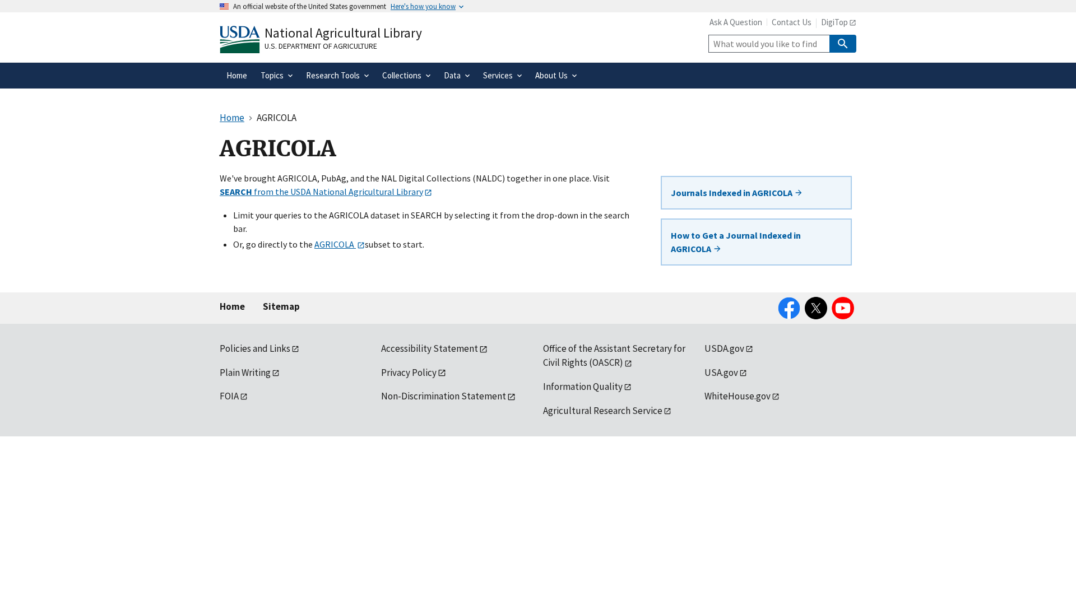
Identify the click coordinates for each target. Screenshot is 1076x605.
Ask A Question (735, 22)
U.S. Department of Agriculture (321, 46)
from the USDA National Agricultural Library (321, 191)
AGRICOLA (335, 244)
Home (232, 306)
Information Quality (583, 386)
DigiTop (834, 22)
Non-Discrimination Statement (443, 396)
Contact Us (791, 22)
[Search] (842, 44)
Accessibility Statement (429, 348)
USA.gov (721, 372)
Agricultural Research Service (602, 410)
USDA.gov (724, 348)
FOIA (229, 396)
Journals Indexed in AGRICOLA (732, 192)
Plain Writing (245, 372)
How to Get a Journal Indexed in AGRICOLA (736, 242)
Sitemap (281, 306)
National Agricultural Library (343, 33)
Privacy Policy (409, 372)
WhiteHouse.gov (737, 396)
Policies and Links (255, 348)
